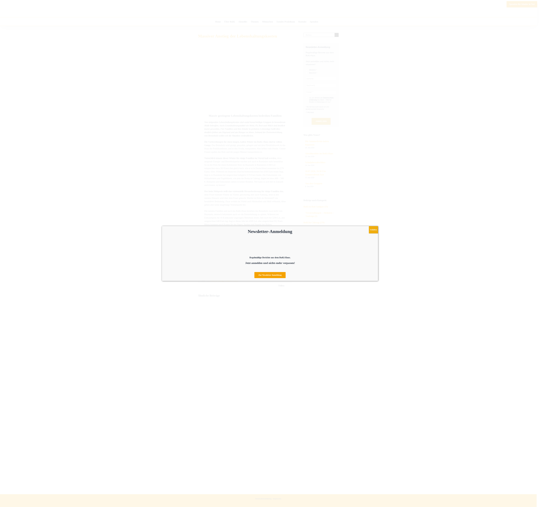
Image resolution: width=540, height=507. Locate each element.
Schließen (373, 230)
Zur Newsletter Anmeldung (270, 275)
